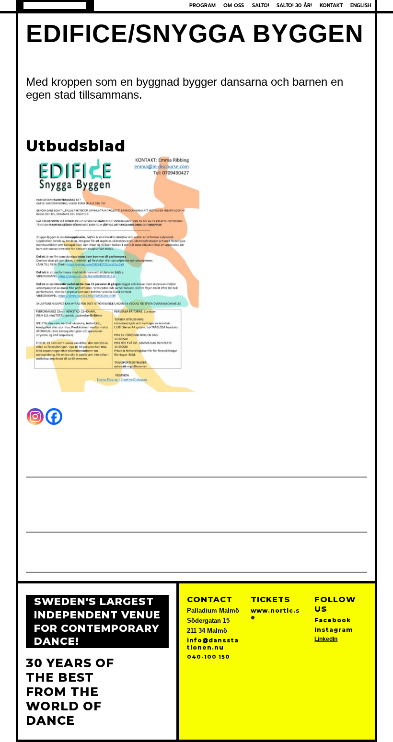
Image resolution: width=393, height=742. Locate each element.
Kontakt (331, 5)
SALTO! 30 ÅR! (294, 5)
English (360, 5)
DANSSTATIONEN (54, 5)
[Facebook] (54, 416)
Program (202, 5)
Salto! (260, 5)
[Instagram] (35, 416)
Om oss (233, 5)
